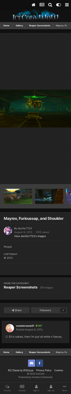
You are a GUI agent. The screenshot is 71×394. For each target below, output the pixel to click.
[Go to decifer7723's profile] (8, 231)
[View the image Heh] (18, 196)
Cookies (58, 370)
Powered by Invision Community (36, 377)
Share (18, 310)
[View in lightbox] (35, 109)
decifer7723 (25, 228)
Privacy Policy (43, 370)
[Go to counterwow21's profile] (10, 328)
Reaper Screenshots (20, 287)
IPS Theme (14, 370)
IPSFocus (28, 370)
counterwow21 (25, 325)
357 (39, 325)
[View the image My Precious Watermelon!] (49, 196)
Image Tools (55, 177)
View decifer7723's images (30, 236)
